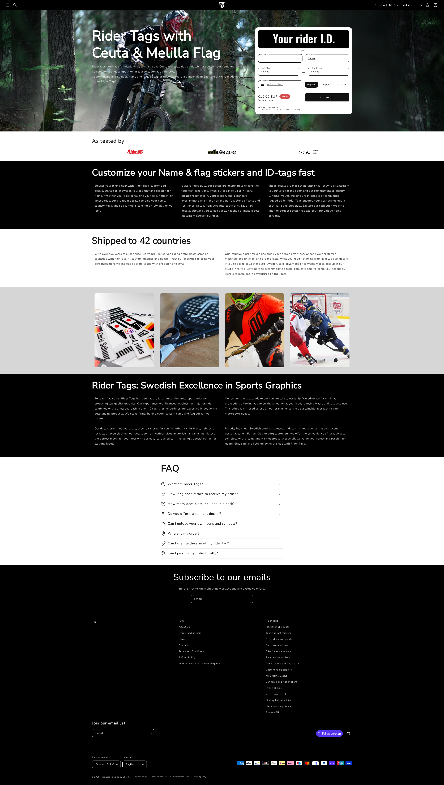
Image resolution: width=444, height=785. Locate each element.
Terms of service (159, 776)
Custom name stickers (279, 669)
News (182, 639)
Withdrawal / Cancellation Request (199, 663)
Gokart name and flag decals (283, 663)
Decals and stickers (190, 633)
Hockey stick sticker (277, 627)
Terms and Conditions (191, 651)
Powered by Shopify (120, 777)
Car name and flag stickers (281, 682)
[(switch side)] (303, 71)
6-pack (311, 84)
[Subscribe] (249, 599)
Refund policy (199, 776)
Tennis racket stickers (278, 633)
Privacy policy (140, 776)
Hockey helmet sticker (279, 700)
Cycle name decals (276, 694)
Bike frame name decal (279, 651)
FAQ (181, 620)
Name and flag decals (278, 706)
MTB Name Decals (276, 675)
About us (184, 627)
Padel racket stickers (278, 657)
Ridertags (105, 777)
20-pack (341, 84)
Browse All (272, 712)
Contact (183, 645)
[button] (7, 5)
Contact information (179, 776)
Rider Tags (272, 620)
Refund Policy (187, 657)
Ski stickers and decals (279, 639)
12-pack (326, 84)
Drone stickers (274, 688)
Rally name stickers (277, 645)
